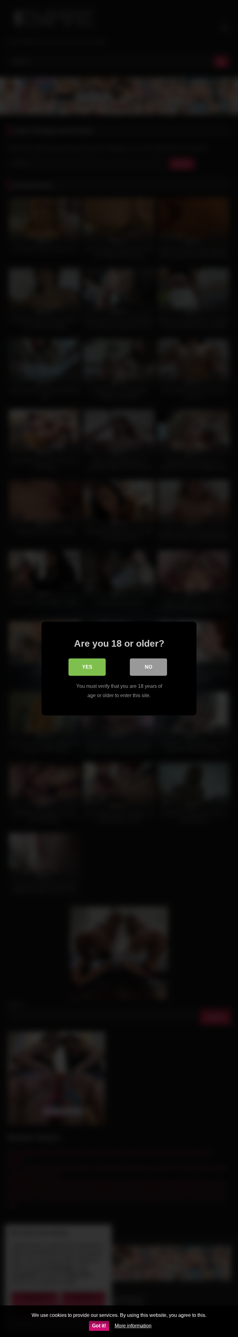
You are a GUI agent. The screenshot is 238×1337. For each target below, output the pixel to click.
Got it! (99, 1325)
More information (133, 1325)
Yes (87, 667)
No (148, 667)
